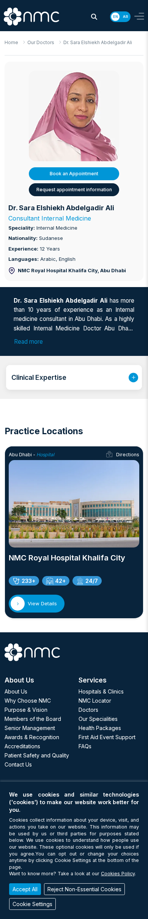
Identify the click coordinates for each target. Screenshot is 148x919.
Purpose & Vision (26, 709)
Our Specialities (98, 719)
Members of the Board (33, 719)
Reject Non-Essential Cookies (84, 889)
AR (125, 16)
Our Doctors (40, 42)
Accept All (25, 889)
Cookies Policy (118, 873)
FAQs (85, 746)
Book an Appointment (74, 173)
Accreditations (22, 746)
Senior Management (30, 728)
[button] (94, 16)
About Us (16, 691)
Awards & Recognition (32, 737)
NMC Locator (95, 700)
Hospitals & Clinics (101, 691)
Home (11, 42)
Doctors (88, 709)
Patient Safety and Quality (37, 755)
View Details (42, 603)
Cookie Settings (32, 904)
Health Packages (100, 728)
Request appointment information (74, 189)
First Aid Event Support (107, 737)
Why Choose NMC (28, 700)
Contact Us (18, 764)
